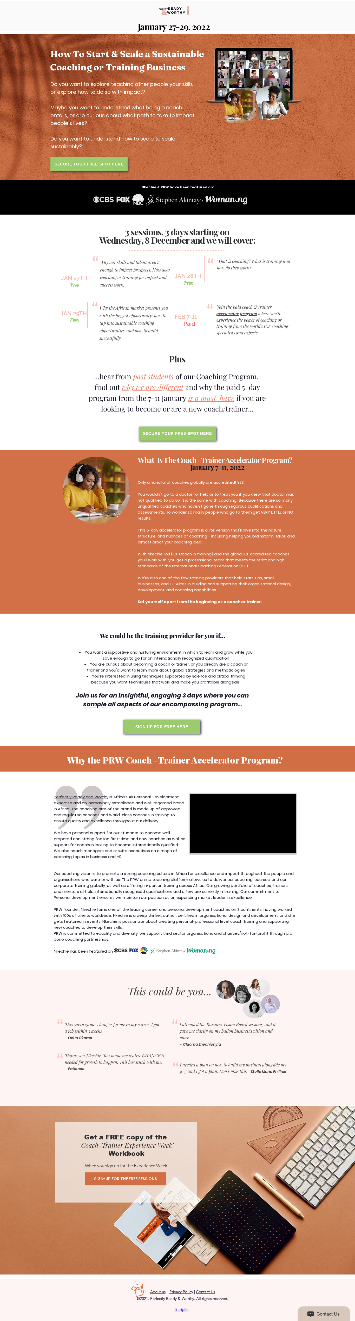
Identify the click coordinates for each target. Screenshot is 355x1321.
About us (158, 1291)
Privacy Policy (181, 1291)
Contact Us (205, 1291)
